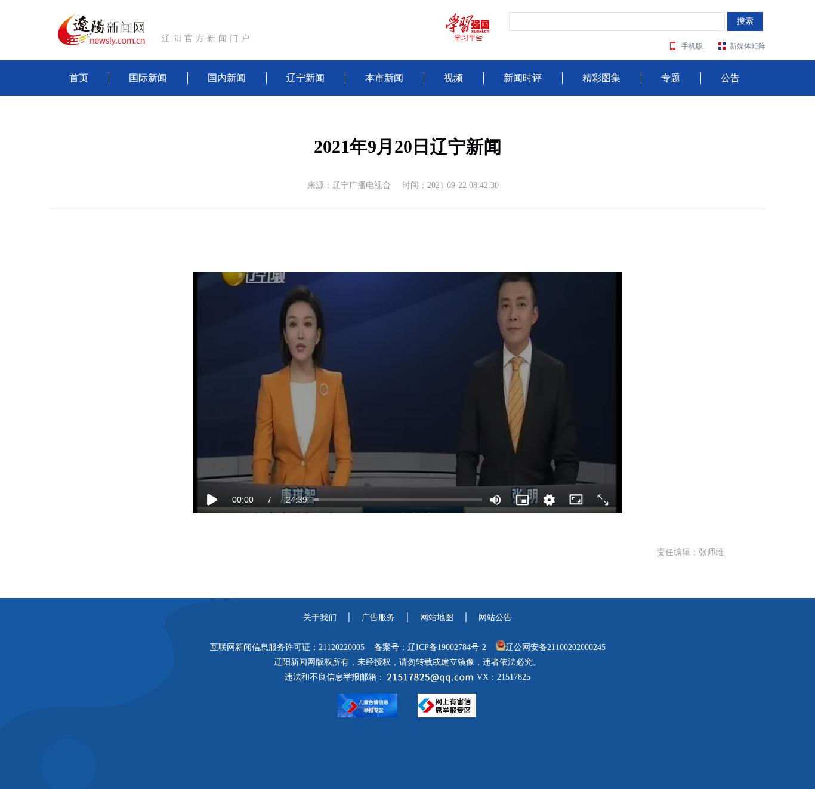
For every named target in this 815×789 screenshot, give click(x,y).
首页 (78, 78)
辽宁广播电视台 (361, 185)
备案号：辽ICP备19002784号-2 (430, 647)
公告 (730, 78)
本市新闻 (384, 78)
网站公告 (495, 617)
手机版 (692, 46)
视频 (453, 78)
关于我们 (320, 617)
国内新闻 (227, 78)
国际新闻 (148, 78)
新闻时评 (523, 78)
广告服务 (378, 617)
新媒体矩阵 (747, 46)
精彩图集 (601, 78)
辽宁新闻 (305, 78)
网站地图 (436, 617)
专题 (670, 78)
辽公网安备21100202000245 (555, 647)
